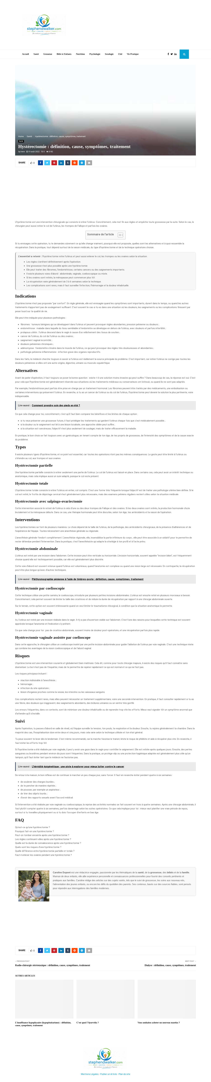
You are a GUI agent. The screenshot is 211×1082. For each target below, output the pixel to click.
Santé (36, 54)
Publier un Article (108, 1074)
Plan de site (124, 1074)
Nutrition (80, 54)
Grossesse (47, 54)
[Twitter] (172, 54)
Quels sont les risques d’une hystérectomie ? (38, 847)
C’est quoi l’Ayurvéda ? (87, 1023)
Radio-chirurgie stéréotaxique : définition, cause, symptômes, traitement (52, 965)
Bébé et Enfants (64, 54)
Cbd (120, 54)
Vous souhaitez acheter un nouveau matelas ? (159, 1023)
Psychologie (94, 54)
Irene (23, 152)
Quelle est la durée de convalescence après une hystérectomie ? (48, 843)
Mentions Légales (90, 1074)
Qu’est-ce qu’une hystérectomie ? (32, 827)
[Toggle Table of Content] (118, 235)
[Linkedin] (176, 54)
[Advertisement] (132, 24)
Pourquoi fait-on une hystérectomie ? (34, 831)
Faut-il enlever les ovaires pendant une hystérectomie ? (43, 855)
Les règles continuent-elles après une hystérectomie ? (43, 839)
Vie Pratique (133, 54)
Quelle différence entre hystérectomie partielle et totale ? (44, 851)
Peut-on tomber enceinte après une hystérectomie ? (42, 835)
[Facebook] (169, 54)
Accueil (25, 54)
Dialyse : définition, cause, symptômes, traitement (170, 965)
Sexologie (109, 54)
